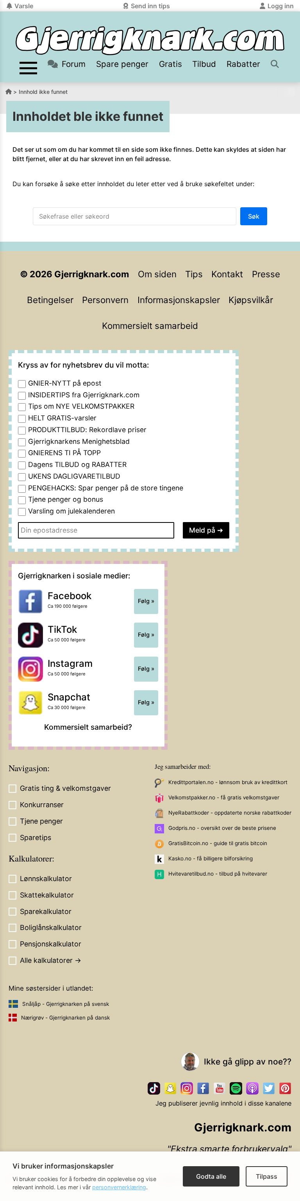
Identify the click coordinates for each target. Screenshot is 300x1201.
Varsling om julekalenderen (71, 511)
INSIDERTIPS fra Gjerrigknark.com (83, 395)
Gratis (170, 64)
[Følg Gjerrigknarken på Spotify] (236, 1088)
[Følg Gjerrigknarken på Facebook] (203, 1088)
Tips (194, 274)
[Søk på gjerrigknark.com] (275, 64)
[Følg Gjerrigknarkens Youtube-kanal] (219, 1088)
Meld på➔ (206, 530)
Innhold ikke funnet (43, 91)
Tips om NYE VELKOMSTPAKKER (81, 406)
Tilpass (266, 1176)
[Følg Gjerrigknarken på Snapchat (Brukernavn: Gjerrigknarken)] (170, 1088)
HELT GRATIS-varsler (62, 418)
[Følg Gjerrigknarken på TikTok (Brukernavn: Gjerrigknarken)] (154, 1088)
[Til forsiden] (150, 40)
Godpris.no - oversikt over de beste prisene (222, 828)
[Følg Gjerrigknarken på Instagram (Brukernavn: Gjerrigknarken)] (186, 1088)
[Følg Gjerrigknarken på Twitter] (268, 1088)
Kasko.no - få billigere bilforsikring (210, 858)
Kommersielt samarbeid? (88, 727)
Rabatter (243, 64)
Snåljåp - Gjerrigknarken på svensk (65, 1004)
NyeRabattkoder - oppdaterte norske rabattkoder (229, 813)
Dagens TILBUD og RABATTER (77, 464)
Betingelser (50, 299)
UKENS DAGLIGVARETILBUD (74, 476)
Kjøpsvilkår (251, 299)
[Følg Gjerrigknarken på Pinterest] (285, 1088)
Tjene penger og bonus (65, 499)
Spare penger (122, 64)
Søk (253, 216)
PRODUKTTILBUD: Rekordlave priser (87, 429)
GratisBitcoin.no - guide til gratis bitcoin (217, 843)
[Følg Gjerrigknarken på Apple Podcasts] (252, 1088)
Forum (74, 64)
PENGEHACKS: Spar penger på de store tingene (105, 488)
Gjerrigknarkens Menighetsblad (79, 441)
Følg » (146, 601)
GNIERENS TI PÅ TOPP (64, 453)
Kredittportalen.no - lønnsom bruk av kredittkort (228, 782)
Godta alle (211, 1176)
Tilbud (204, 64)
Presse (266, 274)
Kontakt (227, 274)
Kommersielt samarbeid (150, 325)
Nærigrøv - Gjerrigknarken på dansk (65, 1017)
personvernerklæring (119, 1187)
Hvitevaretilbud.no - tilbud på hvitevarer (217, 874)
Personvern (105, 299)
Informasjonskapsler (179, 299)
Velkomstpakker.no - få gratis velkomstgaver (223, 797)
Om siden (157, 274)
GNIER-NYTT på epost (64, 383)
